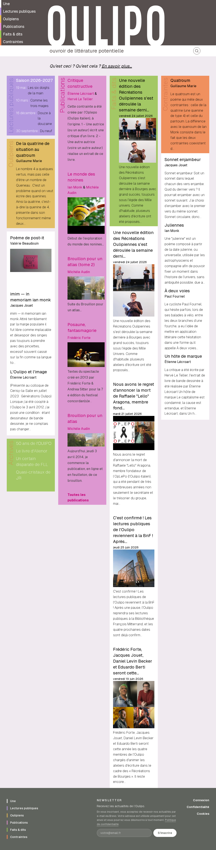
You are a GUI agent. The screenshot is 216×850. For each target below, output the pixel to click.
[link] (86, 120)
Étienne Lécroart (23, 377)
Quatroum (180, 80)
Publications (13, 26)
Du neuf (46, 131)
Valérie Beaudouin (24, 243)
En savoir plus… (117, 66)
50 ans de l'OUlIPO (33, 443)
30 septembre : (27, 131)
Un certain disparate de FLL (32, 461)
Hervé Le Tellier (80, 99)
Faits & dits (12, 34)
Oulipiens (11, 19)
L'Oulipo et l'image (28, 372)
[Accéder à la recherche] (196, 50)
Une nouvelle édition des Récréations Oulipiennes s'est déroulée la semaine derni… (136, 95)
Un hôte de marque (183, 356)
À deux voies (177, 290)
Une (6, 3)
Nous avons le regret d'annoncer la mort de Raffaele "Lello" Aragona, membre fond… (133, 396)
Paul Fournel (175, 296)
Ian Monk (75, 187)
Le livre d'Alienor (31, 451)
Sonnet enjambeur (183, 159)
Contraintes (13, 41)
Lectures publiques (19, 11)
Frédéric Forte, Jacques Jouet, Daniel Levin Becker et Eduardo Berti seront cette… (132, 661)
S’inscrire (165, 833)
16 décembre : (26, 113)
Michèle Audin (79, 272)
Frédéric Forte (79, 338)
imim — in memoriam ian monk (30, 297)
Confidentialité (198, 807)
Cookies (203, 813)
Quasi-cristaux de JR (33, 475)
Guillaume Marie (29, 161)
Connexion (201, 800)
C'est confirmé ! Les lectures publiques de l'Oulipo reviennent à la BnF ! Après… (133, 530)
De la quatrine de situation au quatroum (32, 149)
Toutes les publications (78, 497)
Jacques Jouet (21, 305)
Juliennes (174, 225)
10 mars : (23, 100)
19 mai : (21, 88)
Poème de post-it (27, 238)
